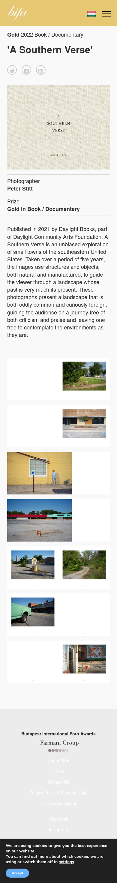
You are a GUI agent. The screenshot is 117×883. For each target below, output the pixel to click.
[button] (12, 70)
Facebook (58, 819)
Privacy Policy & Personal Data (58, 793)
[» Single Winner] (18, 13)
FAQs (58, 771)
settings (66, 862)
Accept (17, 873)
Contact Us (58, 782)
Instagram (58, 829)
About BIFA (58, 761)
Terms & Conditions (58, 803)
